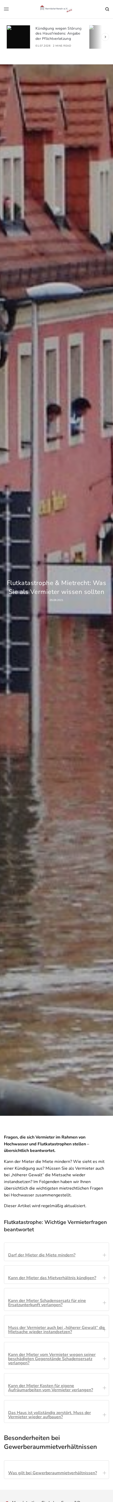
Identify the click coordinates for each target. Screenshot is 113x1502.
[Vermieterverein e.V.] (56, 9)
